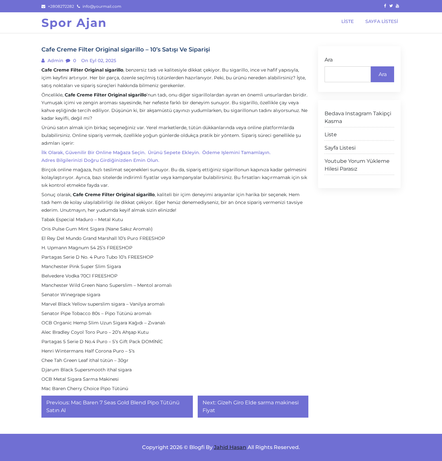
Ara (329, 60)
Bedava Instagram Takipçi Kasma (358, 117)
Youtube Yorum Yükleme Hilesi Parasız (357, 165)
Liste (331, 134)
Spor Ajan (74, 23)
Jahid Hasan (230, 447)
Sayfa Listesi (340, 148)
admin (54, 60)
